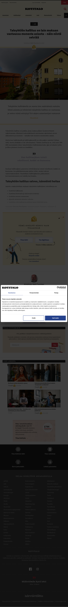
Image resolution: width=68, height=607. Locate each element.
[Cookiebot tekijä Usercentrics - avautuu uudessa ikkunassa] (58, 287)
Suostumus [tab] (11, 292)
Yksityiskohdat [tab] (34, 292)
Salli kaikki (55, 318)
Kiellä (33, 318)
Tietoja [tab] (56, 292)
